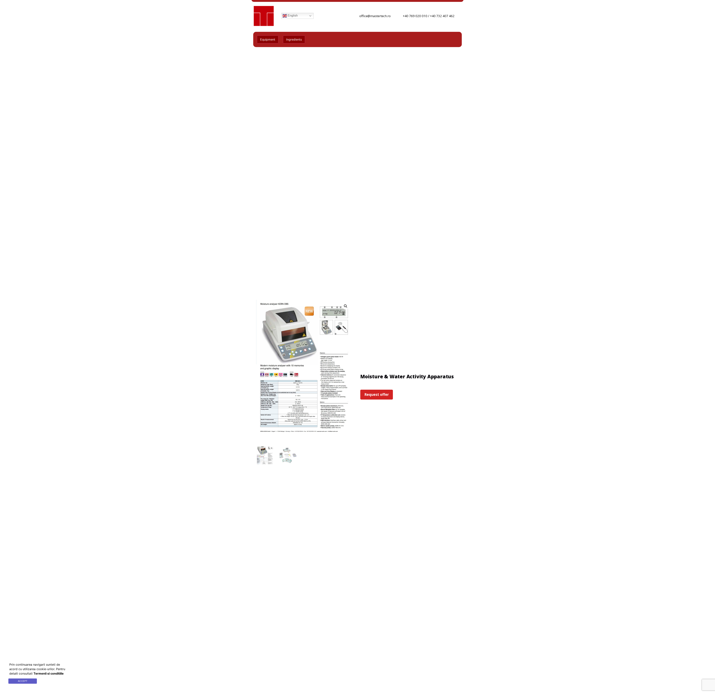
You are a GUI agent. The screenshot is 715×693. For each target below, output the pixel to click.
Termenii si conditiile (55, 681)
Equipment (267, 39)
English (292, 15)
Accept (23, 681)
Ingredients (294, 39)
